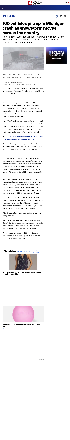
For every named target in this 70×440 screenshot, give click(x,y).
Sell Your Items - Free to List (23, 252)
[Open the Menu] (3, 2)
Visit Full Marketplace (35, 251)
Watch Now (63, 3)
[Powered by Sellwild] (41, 359)
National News (10, 16)
